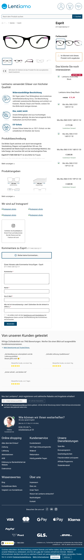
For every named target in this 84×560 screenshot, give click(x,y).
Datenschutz (6, 468)
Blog (3, 482)
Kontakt (32, 501)
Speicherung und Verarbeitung (33, 315)
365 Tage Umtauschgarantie (40, 447)
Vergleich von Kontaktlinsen (12, 490)
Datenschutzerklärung (22, 557)
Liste (38, 552)
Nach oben (20, 542)
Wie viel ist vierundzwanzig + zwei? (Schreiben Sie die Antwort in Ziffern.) (26, 305)
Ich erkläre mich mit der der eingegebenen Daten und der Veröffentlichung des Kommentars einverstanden (25, 317)
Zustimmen (55, 557)
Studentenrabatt (64, 465)
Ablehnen (67, 557)
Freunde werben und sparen (68, 457)
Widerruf (33, 451)
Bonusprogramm (64, 450)
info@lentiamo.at (25, 430)
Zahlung (5, 447)
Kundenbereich (35, 443)
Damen (12, 23)
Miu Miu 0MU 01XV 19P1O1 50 (69, 179)
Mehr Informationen (41, 557)
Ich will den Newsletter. (36, 401)
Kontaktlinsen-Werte (9, 486)
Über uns (33, 486)
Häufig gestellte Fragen (38, 458)
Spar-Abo (61, 446)
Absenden (10, 324)
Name (6, 288)
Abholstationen (7, 454)
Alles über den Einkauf (10, 443)
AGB (3, 458)
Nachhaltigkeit (35, 497)
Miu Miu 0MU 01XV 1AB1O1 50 (69, 150)
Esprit (19, 23)
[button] (7, 61)
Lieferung (5, 451)
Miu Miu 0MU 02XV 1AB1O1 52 (69, 120)
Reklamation (34, 454)
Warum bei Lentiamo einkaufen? (42, 494)
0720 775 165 (24, 427)
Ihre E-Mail (8, 296)
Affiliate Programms (65, 461)
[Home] (2, 23)
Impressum (34, 482)
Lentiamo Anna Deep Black (69, 92)
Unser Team (34, 490)
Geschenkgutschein (65, 454)
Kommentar (8, 271)
